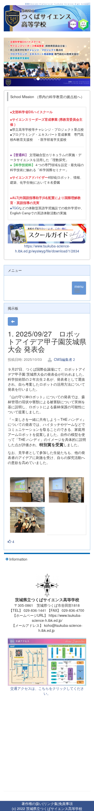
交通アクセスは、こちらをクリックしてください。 (47, 691)
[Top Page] (47, 17)
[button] (10, 62)
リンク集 (51, 803)
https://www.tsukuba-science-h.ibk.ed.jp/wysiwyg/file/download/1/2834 (47, 248)
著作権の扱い (32, 803)
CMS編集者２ (64, 359)
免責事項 (66, 803)
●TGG (14, 208)
